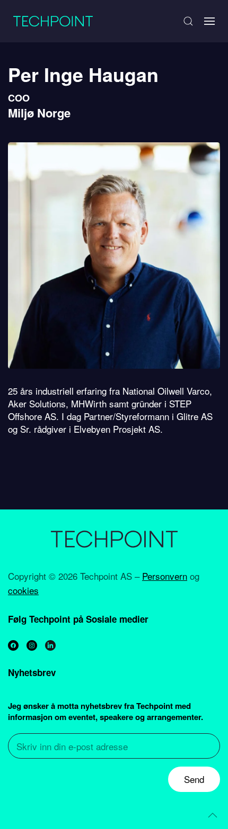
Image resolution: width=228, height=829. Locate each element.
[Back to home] (53, 21)
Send (194, 779)
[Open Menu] (209, 21)
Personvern (164, 575)
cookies (23, 590)
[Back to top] (212, 815)
